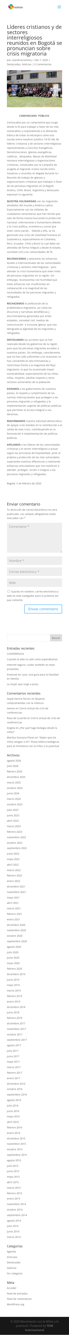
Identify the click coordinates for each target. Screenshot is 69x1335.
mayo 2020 (13, 963)
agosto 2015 (14, 1160)
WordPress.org (15, 1304)
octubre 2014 (14, 1209)
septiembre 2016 (17, 1094)
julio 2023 (12, 810)
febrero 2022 (14, 875)
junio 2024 (13, 793)
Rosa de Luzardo (17, 718)
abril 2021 (13, 903)
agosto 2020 (14, 946)
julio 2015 (12, 1166)
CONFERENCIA (15, 653)
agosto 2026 (14, 760)
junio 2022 (13, 853)
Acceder (11, 1288)
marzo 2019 (14, 990)
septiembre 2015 (17, 1154)
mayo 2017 (13, 1061)
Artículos (12, 1257)
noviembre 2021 (16, 892)
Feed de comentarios (19, 1299)
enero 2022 (13, 881)
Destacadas (14, 64)
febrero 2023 (14, 831)
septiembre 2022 (17, 848)
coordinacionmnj (22, 60)
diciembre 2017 (16, 1023)
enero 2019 (13, 1001)
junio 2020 (13, 957)
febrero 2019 (14, 996)
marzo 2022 (14, 870)
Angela (11, 728)
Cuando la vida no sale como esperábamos (32, 659)
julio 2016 (12, 1105)
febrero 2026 (14, 771)
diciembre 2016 (16, 1083)
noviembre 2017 (16, 1029)
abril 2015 (13, 1182)
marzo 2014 (14, 1237)
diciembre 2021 (16, 886)
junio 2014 (13, 1231)
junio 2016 (13, 1111)
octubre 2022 (14, 842)
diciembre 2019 (16, 974)
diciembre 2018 (16, 1007)
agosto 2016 (14, 1100)
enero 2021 (13, 919)
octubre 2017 (14, 1034)
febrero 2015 (14, 1193)
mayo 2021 (13, 897)
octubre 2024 (14, 788)
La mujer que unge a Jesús (22, 684)
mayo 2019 (13, 985)
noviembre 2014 (16, 1204)
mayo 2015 (13, 1176)
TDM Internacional (39, 1328)
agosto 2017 (14, 1045)
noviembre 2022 (16, 837)
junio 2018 (13, 1012)
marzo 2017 (14, 1067)
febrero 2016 (14, 1127)
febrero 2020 (14, 968)
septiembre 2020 (17, 941)
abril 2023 (13, 820)
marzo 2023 (14, 826)
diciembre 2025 (16, 777)
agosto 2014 (14, 1220)
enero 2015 (13, 1198)
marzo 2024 (14, 799)
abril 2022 (13, 864)
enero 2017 (13, 1078)
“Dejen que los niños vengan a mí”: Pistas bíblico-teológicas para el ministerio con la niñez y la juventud (33, 742)
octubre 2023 (14, 804)
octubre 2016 (14, 1089)
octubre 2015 (14, 1149)
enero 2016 (13, 1133)
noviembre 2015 (16, 1143)
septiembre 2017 (17, 1039)
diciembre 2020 (16, 925)
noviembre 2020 (16, 930)
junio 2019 (13, 979)
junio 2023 (13, 815)
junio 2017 (13, 1056)
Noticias (26, 64)
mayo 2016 (13, 1116)
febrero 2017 (14, 1072)
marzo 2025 (14, 782)
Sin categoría (14, 1273)
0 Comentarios (42, 64)
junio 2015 (13, 1171)
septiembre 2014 (17, 1215)
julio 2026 (12, 766)
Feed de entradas (17, 1293)
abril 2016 (13, 1122)
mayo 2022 (13, 859)
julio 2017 (12, 1050)
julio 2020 (12, 952)
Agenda (11, 1251)
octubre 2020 (14, 935)
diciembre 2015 (16, 1138)
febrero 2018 (14, 1018)
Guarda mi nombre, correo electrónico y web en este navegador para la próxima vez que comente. (33, 596)
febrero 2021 (14, 914)
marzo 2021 (14, 908)
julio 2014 (12, 1226)
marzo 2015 (14, 1187)
